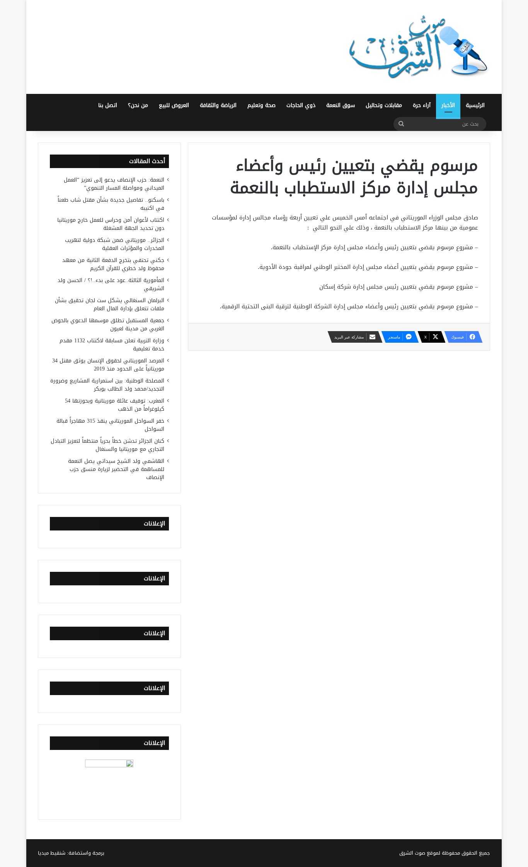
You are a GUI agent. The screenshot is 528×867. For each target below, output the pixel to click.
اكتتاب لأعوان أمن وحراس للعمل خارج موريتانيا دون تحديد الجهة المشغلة (110, 224)
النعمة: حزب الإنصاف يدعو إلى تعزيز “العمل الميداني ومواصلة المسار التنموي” (114, 184)
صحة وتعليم (261, 105)
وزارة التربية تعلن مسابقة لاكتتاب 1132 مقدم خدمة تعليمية (112, 345)
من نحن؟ (138, 105)
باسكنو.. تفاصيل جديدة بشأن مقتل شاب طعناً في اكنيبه (111, 204)
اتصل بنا (107, 105)
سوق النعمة (340, 105)
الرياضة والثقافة (218, 105)
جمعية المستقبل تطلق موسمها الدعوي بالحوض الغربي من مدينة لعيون (107, 324)
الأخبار (448, 105)
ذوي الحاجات (300, 105)
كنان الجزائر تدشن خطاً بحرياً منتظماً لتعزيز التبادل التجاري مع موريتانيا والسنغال (107, 445)
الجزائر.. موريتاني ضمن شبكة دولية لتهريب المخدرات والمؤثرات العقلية (114, 244)
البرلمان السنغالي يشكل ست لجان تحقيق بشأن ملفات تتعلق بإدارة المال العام (109, 304)
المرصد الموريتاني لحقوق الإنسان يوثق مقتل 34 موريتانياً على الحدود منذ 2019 (108, 365)
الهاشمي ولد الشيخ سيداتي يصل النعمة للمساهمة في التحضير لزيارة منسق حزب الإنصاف (116, 469)
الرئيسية (475, 105)
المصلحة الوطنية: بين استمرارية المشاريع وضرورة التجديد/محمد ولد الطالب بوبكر (107, 385)
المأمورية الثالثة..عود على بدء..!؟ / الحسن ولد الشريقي (111, 284)
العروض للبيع (174, 105)
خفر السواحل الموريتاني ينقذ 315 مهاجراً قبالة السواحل (110, 425)
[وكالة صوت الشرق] (418, 46)
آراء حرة (422, 105)
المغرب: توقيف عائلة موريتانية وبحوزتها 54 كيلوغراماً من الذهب (114, 405)
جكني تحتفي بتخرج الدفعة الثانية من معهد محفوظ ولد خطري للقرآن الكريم (113, 264)
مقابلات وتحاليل (384, 105)
